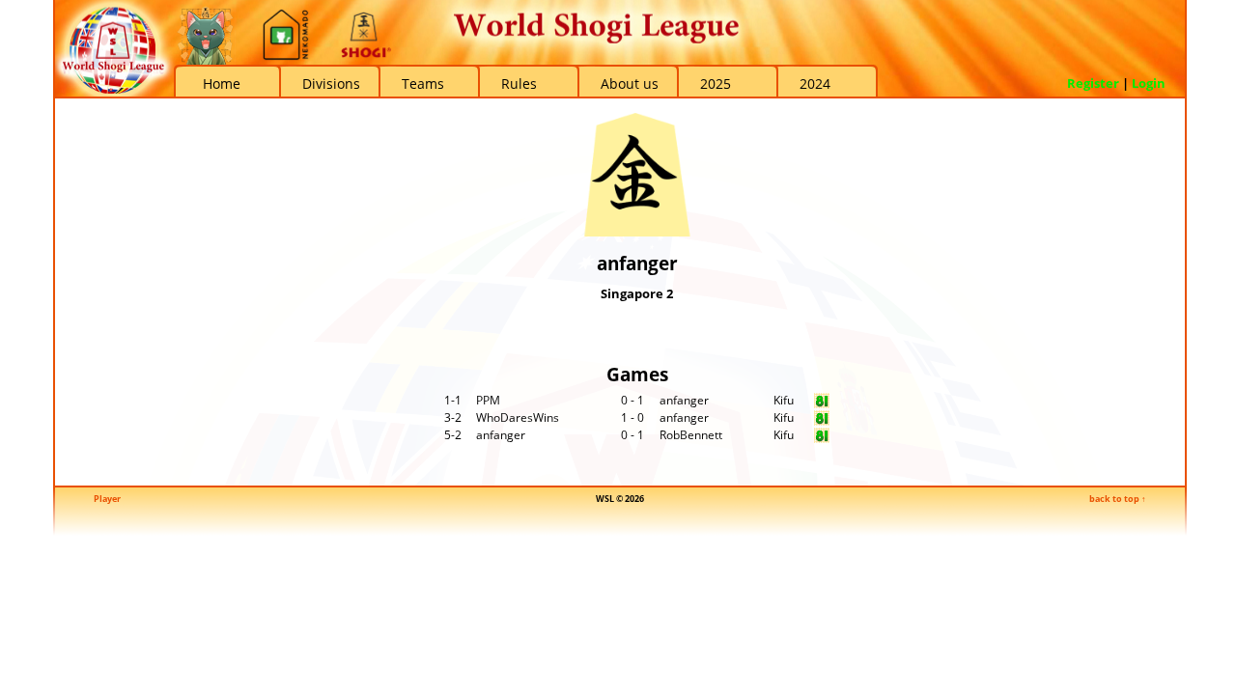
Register (1093, 83)
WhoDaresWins (517, 417)
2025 (715, 83)
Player (107, 498)
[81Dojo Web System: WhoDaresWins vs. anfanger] (821, 421)
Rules (519, 83)
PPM (488, 400)
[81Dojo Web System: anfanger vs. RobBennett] (821, 439)
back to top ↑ (1117, 498)
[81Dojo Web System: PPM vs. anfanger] (821, 404)
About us (630, 83)
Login (1149, 83)
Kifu (783, 400)
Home (221, 83)
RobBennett (691, 435)
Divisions (331, 83)
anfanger (684, 400)
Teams (423, 83)
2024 (815, 83)
